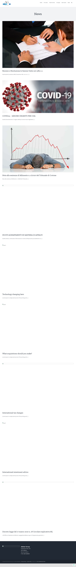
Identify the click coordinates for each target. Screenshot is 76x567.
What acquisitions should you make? (17, 353)
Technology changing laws (13, 294)
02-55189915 (25, 552)
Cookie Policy (29, 561)
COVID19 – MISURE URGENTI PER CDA (18, 116)
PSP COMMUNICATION (41, 561)
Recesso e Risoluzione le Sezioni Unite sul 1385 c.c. (22, 71)
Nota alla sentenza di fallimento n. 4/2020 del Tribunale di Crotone (29, 175)
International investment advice (15, 472)
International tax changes (12, 413)
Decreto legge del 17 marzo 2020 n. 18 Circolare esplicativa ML (27, 532)
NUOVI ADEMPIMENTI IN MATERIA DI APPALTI (22, 235)
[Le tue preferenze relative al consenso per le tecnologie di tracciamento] (74, 565)
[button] (71, 2)
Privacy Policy (23, 561)
